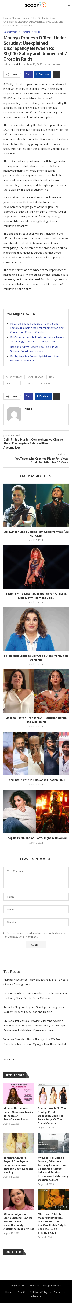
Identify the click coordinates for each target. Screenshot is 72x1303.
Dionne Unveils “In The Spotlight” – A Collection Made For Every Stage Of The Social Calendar (52, 1116)
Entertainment (10, 32)
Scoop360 (29, 383)
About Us (22, 1292)
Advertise (36, 1296)
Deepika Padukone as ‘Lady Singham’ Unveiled (36, 838)
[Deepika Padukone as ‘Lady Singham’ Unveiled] (36, 811)
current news (35, 377)
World (37, 32)
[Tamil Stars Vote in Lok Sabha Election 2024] (36, 753)
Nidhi (18, 64)
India (51, 377)
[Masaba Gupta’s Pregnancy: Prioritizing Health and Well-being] (36, 691)
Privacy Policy (40, 1292)
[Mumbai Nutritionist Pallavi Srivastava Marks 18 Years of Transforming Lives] (18, 1093)
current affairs (14, 377)
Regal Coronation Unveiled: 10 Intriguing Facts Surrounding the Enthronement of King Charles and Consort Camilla (37, 328)
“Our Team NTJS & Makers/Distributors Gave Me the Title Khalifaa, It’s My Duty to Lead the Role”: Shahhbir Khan (52, 1223)
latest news (12, 383)
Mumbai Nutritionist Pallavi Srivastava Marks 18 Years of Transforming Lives (18, 1114)
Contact (57, 1292)
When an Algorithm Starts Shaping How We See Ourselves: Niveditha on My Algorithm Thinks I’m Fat (18, 1222)
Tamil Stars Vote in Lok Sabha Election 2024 (36, 780)
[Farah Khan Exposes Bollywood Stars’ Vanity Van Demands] (36, 629)
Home (6, 18)
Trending (25, 32)
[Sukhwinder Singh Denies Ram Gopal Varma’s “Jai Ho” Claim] (36, 505)
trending (45, 383)
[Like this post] (29, 74)
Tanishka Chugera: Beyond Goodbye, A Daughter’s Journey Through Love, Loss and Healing (18, 1165)
